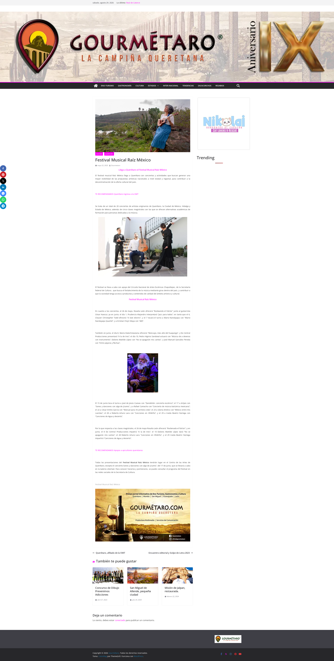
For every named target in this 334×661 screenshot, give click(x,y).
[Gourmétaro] (96, 86)
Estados (152, 85)
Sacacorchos (204, 85)
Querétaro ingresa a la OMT (126, 194)
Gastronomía (124, 85)
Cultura (140, 85)
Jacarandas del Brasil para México (141, 2)
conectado (120, 620)
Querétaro (109, 154)
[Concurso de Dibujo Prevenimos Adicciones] (108, 569)
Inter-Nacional (170, 85)
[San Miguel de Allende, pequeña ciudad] (142, 569)
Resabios (220, 85)
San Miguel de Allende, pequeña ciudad (140, 591)
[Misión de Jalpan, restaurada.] (177, 569)
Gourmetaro (115, 165)
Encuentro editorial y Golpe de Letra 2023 (169, 552)
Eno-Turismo (107, 85)
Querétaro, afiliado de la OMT (110, 552)
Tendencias (188, 85)
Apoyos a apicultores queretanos (128, 450)
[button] (157, 86)
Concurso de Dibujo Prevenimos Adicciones (107, 591)
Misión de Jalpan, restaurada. (175, 589)
